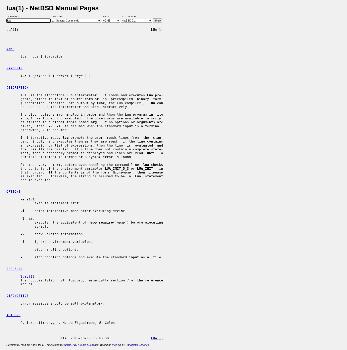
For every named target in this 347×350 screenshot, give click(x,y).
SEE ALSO (14, 269)
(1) (27, 276)
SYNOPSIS (14, 68)
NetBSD (68, 344)
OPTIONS (13, 192)
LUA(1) (157, 338)
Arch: (108, 16)
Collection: (129, 16)
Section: (59, 16)
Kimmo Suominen (88, 344)
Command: (14, 16)
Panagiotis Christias (137, 344)
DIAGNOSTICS (17, 296)
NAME (10, 49)
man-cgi (116, 344)
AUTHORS (13, 315)
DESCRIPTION (17, 87)
